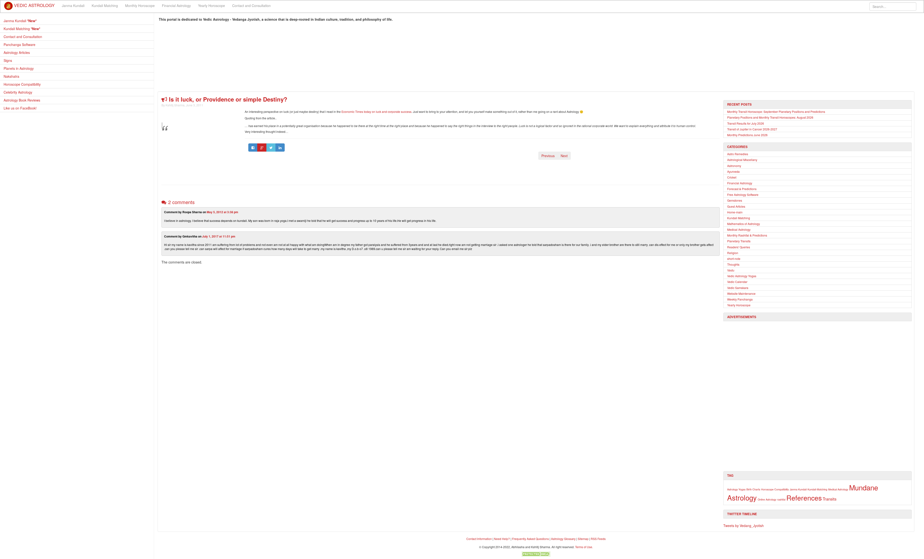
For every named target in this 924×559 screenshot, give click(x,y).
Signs (8, 60)
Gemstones (734, 200)
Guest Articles (736, 206)
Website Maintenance (741, 293)
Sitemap (583, 539)
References (804, 497)
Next (564, 155)
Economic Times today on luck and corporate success (376, 111)
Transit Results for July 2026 (745, 123)
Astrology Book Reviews (22, 100)
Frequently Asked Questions (530, 539)
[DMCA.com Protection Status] (535, 553)
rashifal (781, 499)
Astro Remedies (737, 154)
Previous (548, 155)
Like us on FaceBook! (20, 108)
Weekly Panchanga (740, 299)
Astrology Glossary (563, 539)
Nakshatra (11, 76)
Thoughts (733, 264)
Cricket (731, 177)
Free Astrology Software (742, 195)
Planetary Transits (739, 241)
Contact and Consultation (251, 5)
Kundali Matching (105, 5)
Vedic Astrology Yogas (741, 276)
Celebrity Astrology (18, 92)
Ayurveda (733, 171)
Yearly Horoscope (211, 5)
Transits (829, 499)
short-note (733, 259)
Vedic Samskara (737, 288)
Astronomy (734, 166)
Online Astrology (767, 499)
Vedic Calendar (737, 282)
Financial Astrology (176, 5)
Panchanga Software (19, 44)
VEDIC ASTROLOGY (34, 3)
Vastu (730, 270)
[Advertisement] (303, 57)
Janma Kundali (73, 5)
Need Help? (502, 539)
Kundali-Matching (817, 489)
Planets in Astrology (19, 68)
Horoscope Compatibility (22, 84)
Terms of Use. (584, 547)
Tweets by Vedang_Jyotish (743, 525)
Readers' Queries (738, 247)
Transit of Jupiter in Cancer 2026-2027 (752, 129)
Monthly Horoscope (140, 5)
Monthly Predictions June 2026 (747, 135)
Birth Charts (753, 489)
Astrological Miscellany (742, 160)
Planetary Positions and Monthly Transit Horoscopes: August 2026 (770, 117)
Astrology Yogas (736, 489)
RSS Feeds (598, 539)
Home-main (735, 212)
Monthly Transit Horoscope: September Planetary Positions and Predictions (776, 111)
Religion (732, 253)
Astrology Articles (17, 52)
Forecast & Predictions (742, 189)
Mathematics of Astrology (743, 224)
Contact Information (479, 539)
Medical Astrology (739, 229)
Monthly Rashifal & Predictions (747, 235)
